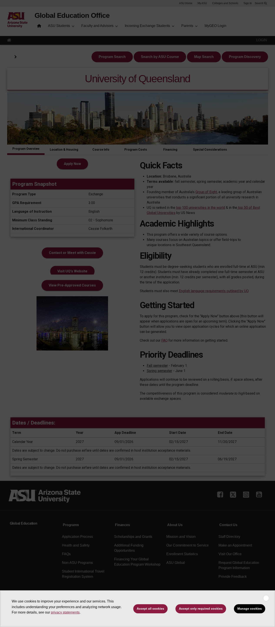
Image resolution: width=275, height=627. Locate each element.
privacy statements (65, 612)
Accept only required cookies (201, 608)
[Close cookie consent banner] (266, 598)
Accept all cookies (150, 608)
